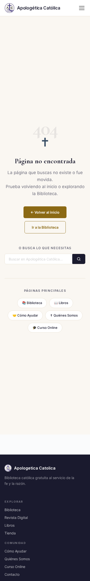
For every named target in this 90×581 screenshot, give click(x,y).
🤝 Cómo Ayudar (25, 315)
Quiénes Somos (17, 559)
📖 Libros (61, 303)
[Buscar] (78, 259)
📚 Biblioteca (32, 303)
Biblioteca (12, 510)
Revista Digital (16, 517)
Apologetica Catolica (35, 468)
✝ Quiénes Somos (64, 315)
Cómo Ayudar (15, 551)
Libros (9, 525)
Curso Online (14, 566)
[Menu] (82, 8)
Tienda (10, 533)
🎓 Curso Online (45, 328)
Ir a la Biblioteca (45, 227)
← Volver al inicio (45, 212)
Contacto (12, 574)
